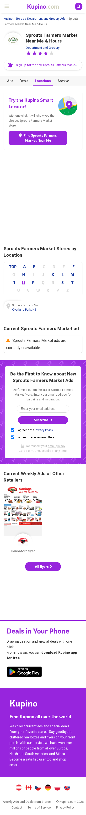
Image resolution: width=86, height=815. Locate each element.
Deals (24, 81)
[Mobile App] (24, 672)
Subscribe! (42, 420)
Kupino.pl (57, 788)
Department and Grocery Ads (46, 18)
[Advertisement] (43, 198)
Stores (20, 18)
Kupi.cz (38, 788)
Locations (43, 81)
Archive (63, 81)
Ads (10, 81)
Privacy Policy (44, 430)
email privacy (56, 446)
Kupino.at (18, 788)
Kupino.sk (67, 788)
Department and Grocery (42, 47)
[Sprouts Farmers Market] (13, 42)
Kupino (8, 18)
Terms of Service (39, 807)
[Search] (78, 6)
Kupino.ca (28, 788)
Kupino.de (47, 788)
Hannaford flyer (23, 521)
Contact (16, 807)
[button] (29, 53)
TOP (12, 266)
